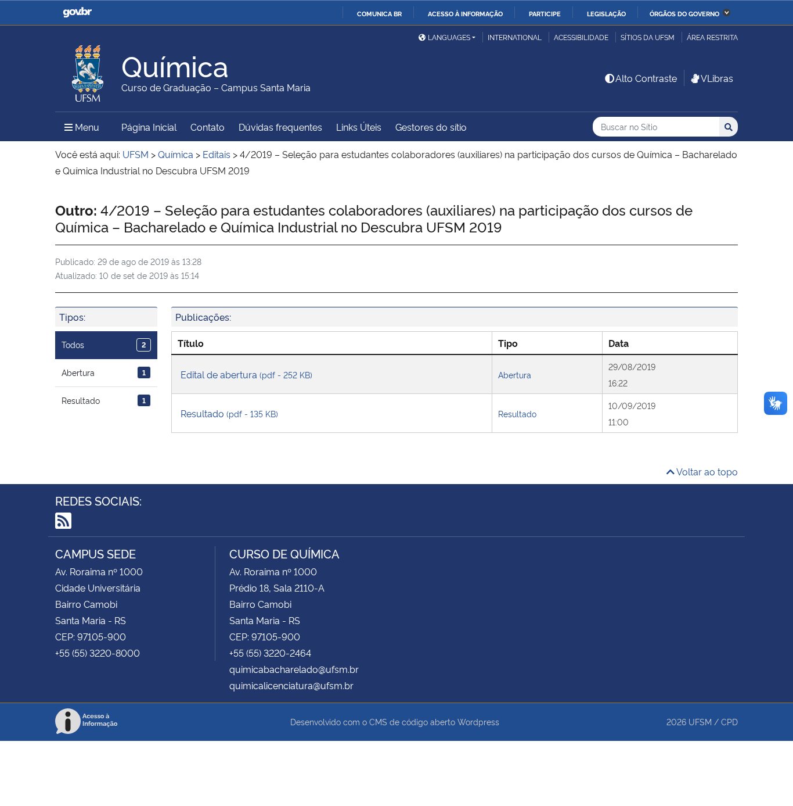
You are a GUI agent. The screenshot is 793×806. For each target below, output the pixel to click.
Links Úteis (358, 126)
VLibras (717, 77)
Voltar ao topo (706, 471)
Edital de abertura (246, 374)
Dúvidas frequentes (280, 126)
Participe (545, 13)
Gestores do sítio (431, 126)
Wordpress (478, 721)
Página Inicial (148, 126)
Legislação (606, 13)
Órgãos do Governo (684, 13)
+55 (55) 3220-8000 (97, 652)
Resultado (104, 400)
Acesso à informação (465, 13)
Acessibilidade (581, 37)
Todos (104, 344)
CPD (729, 721)
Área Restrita (712, 37)
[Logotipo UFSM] (88, 70)
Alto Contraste (646, 77)
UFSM (700, 721)
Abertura (104, 372)
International (515, 37)
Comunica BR (379, 13)
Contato (207, 126)
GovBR (77, 12)
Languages (449, 37)
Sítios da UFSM (648, 37)
